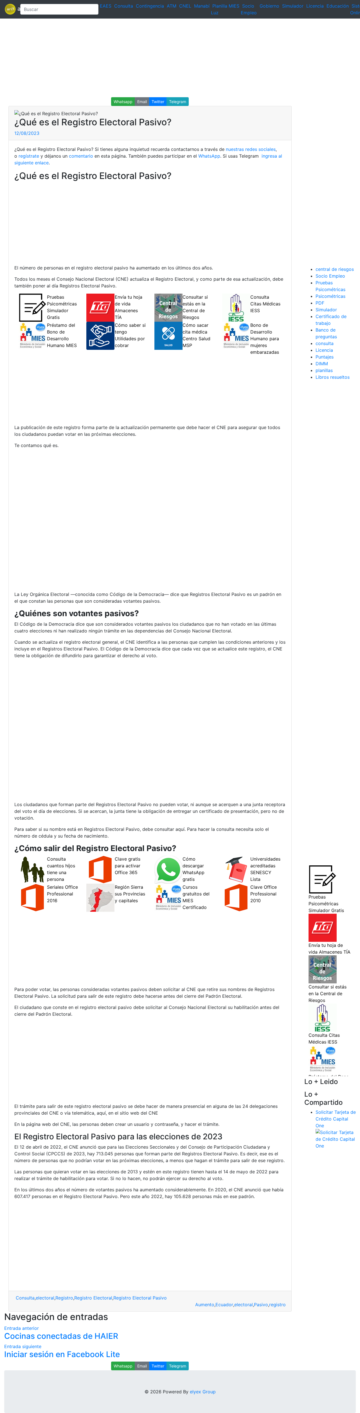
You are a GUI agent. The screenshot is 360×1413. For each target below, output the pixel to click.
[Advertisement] (169, 58)
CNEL (185, 6)
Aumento (204, 1304)
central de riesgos (335, 269)
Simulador (292, 6)
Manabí (202, 6)
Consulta (123, 6)
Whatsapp (123, 101)
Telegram (177, 101)
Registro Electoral (93, 1298)
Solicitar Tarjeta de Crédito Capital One (336, 1118)
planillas (324, 370)
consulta (325, 343)
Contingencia (150, 6)
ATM (171, 6)
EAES (105, 6)
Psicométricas (330, 296)
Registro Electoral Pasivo (140, 1298)
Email (142, 101)
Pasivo (261, 1304)
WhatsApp (209, 156)
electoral (45, 1298)
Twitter (158, 101)
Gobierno (269, 6)
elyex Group (203, 1391)
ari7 (10, 9)
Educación (338, 6)
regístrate (28, 156)
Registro (64, 1298)
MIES (234, 6)
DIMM (322, 363)
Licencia (315, 6)
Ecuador (224, 1304)
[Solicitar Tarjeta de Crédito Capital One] (336, 1139)
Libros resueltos (333, 377)
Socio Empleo (330, 276)
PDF (320, 303)
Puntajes (325, 357)
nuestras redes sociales (251, 149)
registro (277, 1304)
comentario (80, 156)
